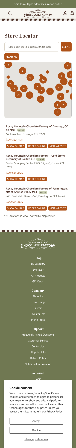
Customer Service (38, 340)
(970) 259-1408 (14, 139)
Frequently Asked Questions (38, 334)
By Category (38, 263)
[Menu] (4, 13)
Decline (36, 430)
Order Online (36, 146)
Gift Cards (38, 281)
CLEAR (66, 47)
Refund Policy (38, 358)
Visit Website (58, 146)
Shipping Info (38, 352)
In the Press (38, 320)
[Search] (12, 13)
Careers (38, 308)
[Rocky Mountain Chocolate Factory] (38, 14)
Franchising (38, 302)
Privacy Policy (54, 411)
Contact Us (38, 346)
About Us (38, 296)
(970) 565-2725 (14, 172)
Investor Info (38, 314)
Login (38, 379)
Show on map (15, 146)
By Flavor (38, 269)
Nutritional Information (38, 364)
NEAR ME (11, 56)
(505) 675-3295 (14, 201)
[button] (70, 75)
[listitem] (38, 136)
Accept (36, 421)
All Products (38, 275)
